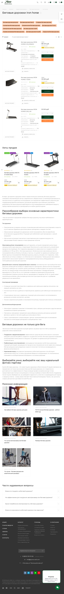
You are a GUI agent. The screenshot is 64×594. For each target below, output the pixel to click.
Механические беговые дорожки (31, 25)
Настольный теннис (23, 535)
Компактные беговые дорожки (11, 25)
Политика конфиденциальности (36, 582)
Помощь (37, 522)
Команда (52, 529)
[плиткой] (56, 37)
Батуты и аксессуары (23, 533)
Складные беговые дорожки (43, 22)
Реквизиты (53, 534)
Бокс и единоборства (23, 542)
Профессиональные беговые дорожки (13, 31)
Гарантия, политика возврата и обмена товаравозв (39, 531)
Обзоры (5, 531)
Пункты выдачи (7, 525)
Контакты (5, 537)
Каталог (20, 522)
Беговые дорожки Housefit (33, 31)
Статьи (4, 528)
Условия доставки (39, 527)
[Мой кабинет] (45, 2)
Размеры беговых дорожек (42, 440)
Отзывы (52, 525)
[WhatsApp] (35, 573)
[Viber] (32, 573)
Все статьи (59, 384)
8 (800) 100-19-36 (28, 556)
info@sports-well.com (33, 559)
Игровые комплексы (23, 537)
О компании (54, 522)
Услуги (4, 534)
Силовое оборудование (24, 531)
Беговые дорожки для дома (10, 22)
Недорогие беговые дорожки (51, 31)
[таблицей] (61, 37)
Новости (52, 527)
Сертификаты (54, 532)
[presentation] (2, 169)
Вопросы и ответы (39, 535)
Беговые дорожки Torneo (49, 25)
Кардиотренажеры (23, 525)
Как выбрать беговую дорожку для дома (15, 410)
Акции (4, 522)
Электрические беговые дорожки (12, 28)
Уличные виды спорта (23, 540)
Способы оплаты (38, 525)
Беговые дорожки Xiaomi (27, 22)
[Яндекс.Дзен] (39, 573)
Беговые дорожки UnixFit (30, 28)
